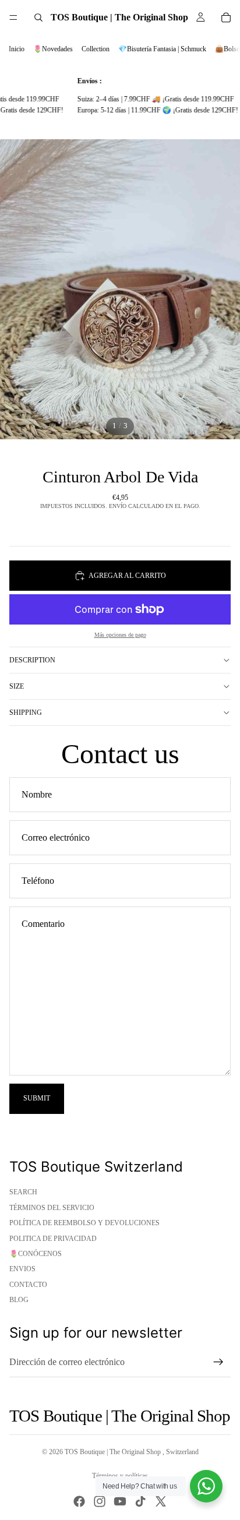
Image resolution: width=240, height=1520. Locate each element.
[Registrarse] (218, 1362)
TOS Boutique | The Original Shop (114, 1452)
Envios (22, 1269)
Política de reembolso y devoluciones (84, 1223)
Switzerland (182, 1452)
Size (16, 686)
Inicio (16, 49)
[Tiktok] (140, 1501)
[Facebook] (79, 1501)
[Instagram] (100, 1501)
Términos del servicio (51, 1208)
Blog (19, 1300)
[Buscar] (38, 17)
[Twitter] (161, 1501)
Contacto (28, 1285)
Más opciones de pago (120, 635)
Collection (96, 49)
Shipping (25, 712)
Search (23, 1192)
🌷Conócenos (35, 1254)
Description (32, 660)
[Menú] (13, 17)
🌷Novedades (53, 49)
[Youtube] (120, 1501)
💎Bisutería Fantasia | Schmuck (162, 49)
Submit (36, 1098)
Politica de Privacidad (53, 1239)
